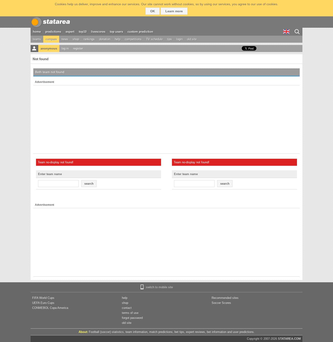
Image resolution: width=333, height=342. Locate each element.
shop (76, 39)
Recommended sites (225, 298)
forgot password (132, 318)
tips (169, 39)
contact (127, 308)
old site (192, 39)
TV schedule (154, 39)
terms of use (130, 313)
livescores (98, 31)
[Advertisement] (166, 119)
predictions (53, 31)
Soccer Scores (221, 303)
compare (51, 39)
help (117, 39)
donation (104, 39)
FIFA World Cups (43, 298)
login (179, 39)
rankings (89, 39)
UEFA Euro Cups (43, 303)
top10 (83, 31)
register (78, 48)
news (64, 39)
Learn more (174, 11)
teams (37, 39)
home (37, 31)
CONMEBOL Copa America (50, 308)
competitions (133, 39)
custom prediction (140, 31)
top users (116, 31)
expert (70, 31)
